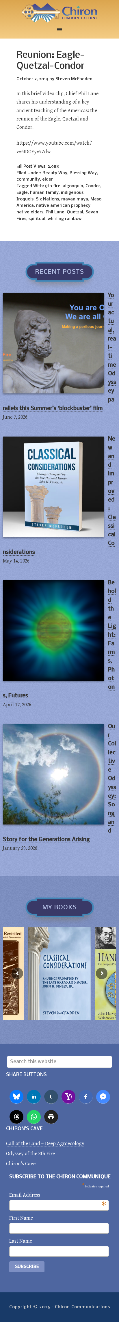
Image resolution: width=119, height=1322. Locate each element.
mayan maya (74, 199)
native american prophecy (63, 205)
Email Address (57, 1195)
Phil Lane (55, 212)
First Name (21, 1218)
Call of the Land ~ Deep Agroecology (45, 1144)
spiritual (37, 219)
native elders (29, 212)
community (28, 179)
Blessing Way (83, 173)
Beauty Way (54, 173)
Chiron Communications (59, 13)
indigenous (72, 192)
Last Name (20, 1241)
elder (47, 179)
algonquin (73, 186)
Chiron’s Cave (21, 1164)
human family (44, 192)
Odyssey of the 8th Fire (30, 1154)
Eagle (22, 192)
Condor (92, 186)
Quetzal (75, 212)
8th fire (52, 186)
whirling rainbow (64, 219)
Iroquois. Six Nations (37, 199)
